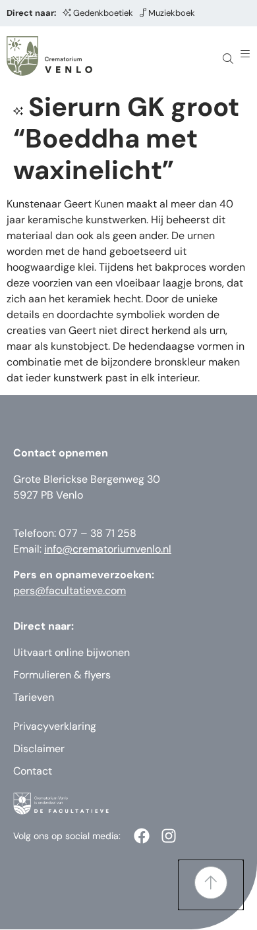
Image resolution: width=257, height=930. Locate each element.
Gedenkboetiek (103, 12)
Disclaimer (39, 748)
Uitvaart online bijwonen (71, 652)
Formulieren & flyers (62, 675)
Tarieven (33, 697)
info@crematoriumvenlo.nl (107, 549)
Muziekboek (171, 12)
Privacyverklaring (54, 726)
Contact (32, 771)
